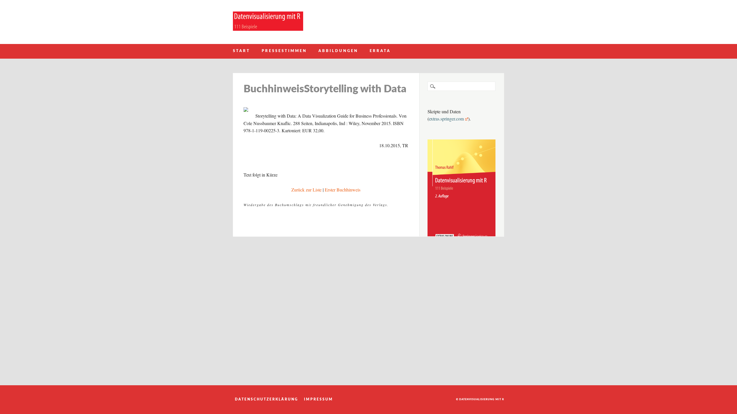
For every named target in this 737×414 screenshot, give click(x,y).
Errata (380, 51)
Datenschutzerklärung (266, 399)
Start (241, 51)
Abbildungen (338, 51)
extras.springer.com (446, 119)
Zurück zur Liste (306, 190)
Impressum (318, 399)
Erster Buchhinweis (342, 190)
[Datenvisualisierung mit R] (268, 29)
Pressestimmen (284, 51)
